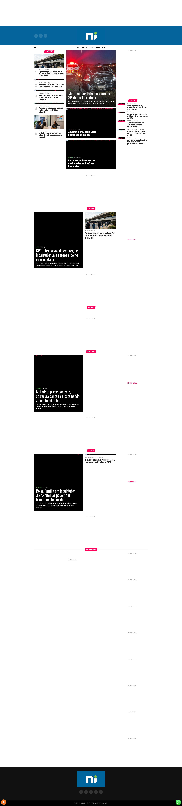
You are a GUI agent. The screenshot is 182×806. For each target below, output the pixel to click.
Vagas (104, 47)
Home (78, 47)
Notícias (84, 47)
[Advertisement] (91, 13)
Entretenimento (95, 47)
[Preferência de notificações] (3, 802)
